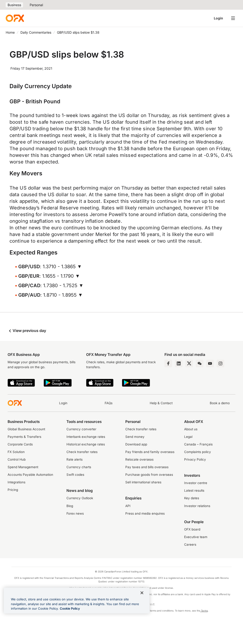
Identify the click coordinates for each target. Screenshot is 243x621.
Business (14, 5)
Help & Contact (161, 403)
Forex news (75, 513)
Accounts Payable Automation (30, 474)
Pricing (13, 490)
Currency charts (78, 467)
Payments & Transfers (24, 437)
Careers (190, 544)
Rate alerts (74, 459)
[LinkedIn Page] (178, 363)
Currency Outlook (79, 498)
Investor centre (195, 483)
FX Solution (16, 452)
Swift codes (75, 474)
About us (190, 429)
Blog (69, 506)
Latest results (194, 490)
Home (10, 32)
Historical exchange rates (85, 444)
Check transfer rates (82, 452)
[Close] (142, 593)
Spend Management (23, 467)
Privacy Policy (195, 459)
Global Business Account (26, 429)
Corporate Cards (20, 444)
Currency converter (81, 429)
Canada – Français (198, 444)
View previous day (29, 330)
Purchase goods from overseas (149, 474)
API (128, 506)
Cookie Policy (70, 608)
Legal (188, 437)
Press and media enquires (145, 513)
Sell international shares (143, 482)
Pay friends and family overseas (149, 452)
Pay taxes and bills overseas (146, 467)
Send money (135, 437)
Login (218, 18)
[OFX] (15, 18)
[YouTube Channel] (210, 363)
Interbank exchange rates (85, 437)
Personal (36, 5)
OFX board (192, 529)
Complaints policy (197, 452)
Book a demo (220, 403)
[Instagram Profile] (220, 363)
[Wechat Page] (199, 363)
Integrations (16, 482)
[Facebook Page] (168, 363)
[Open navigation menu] (233, 18)
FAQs (108, 403)
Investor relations (197, 506)
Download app (136, 444)
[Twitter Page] (189, 363)
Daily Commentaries (35, 32)
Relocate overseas (139, 459)
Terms (204, 610)
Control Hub (17, 459)
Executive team (195, 537)
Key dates (191, 498)
